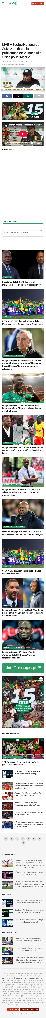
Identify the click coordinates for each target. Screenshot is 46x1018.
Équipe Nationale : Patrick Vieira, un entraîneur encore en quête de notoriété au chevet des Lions (22, 450)
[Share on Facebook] (7, 96)
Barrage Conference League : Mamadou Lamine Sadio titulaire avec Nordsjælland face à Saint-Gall (29, 785)
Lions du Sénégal (32, 978)
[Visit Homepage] (12, 3)
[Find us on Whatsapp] (6, 839)
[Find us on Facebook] (12, 839)
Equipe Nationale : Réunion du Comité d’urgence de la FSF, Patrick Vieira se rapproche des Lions (19, 655)
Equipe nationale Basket (13, 757)
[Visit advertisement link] (23, 111)
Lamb (12, 980)
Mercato (23, 978)
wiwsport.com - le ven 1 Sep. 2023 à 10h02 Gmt (17, 61)
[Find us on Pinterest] (23, 843)
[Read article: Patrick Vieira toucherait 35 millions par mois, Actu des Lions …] (7, 951)
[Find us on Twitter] (17, 839)
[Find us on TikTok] (34, 839)
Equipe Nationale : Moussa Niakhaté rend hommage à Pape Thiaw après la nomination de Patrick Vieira (21, 408)
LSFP (12, 987)
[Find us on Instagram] (23, 839)
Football (7, 277)
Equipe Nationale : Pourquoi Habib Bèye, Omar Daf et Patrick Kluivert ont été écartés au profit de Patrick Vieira (22, 613)
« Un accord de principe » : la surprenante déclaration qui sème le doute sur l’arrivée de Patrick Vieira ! (29, 824)
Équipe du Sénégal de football (11, 978)
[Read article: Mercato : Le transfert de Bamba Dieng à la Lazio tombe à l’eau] (7, 815)
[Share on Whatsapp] (28, 96)
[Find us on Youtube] (28, 839)
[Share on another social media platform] (39, 96)
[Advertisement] (23, 23)
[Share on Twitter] (18, 96)
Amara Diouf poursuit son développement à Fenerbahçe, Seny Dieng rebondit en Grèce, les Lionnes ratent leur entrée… (29, 960)
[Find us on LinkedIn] (39, 839)
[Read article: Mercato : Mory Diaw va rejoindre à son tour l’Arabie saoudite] (7, 875)
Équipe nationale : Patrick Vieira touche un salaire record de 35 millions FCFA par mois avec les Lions (21, 492)
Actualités (14, 982)
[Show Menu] (3, 3)
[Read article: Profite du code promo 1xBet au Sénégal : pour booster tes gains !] (7, 923)
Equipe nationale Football (15, 64)
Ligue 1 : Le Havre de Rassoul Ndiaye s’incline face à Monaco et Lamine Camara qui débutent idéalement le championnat (29, 884)
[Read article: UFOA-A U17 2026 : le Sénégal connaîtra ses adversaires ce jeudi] (23, 553)
